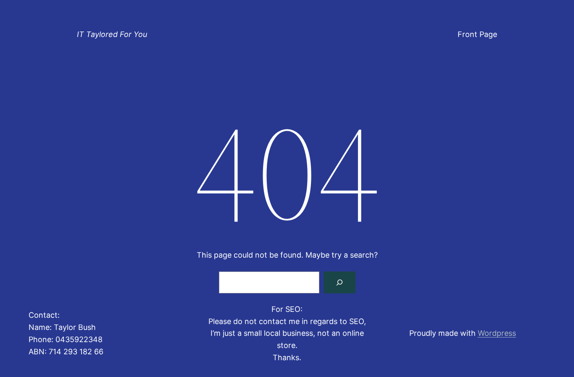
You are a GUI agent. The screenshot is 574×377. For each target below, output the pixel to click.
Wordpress (497, 333)
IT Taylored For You (112, 34)
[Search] (339, 282)
